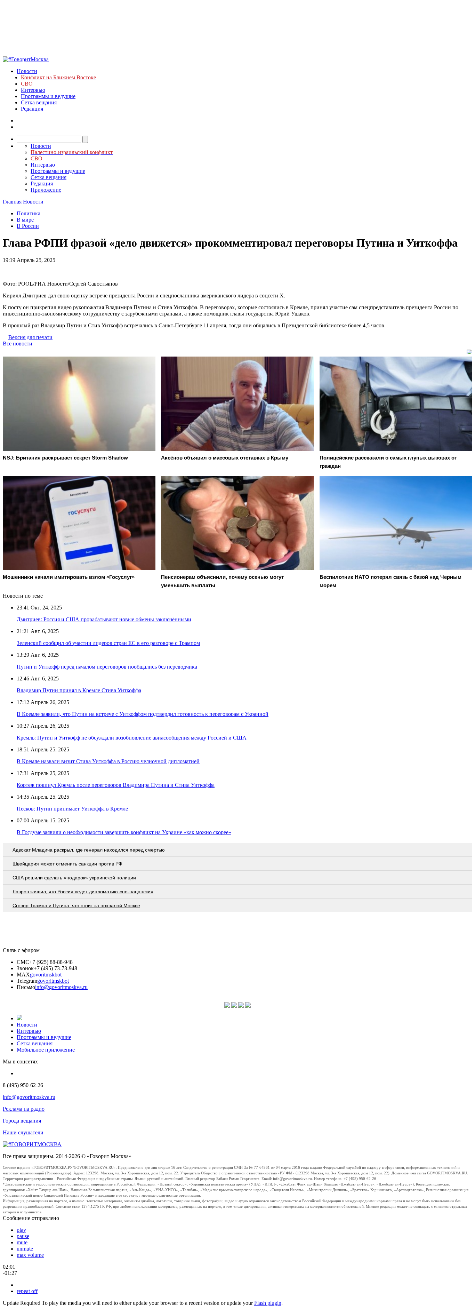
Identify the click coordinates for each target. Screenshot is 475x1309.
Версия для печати (30, 337)
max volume (30, 1255)
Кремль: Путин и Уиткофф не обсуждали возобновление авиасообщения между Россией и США (132, 738)
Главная (12, 202)
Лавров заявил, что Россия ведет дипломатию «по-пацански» (83, 891)
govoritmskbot (46, 974)
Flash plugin (267, 1303)
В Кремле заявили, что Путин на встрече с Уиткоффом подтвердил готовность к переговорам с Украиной (142, 714)
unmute (25, 1249)
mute (22, 1242)
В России (28, 226)
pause (23, 1236)
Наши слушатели (23, 1132)
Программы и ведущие (48, 96)
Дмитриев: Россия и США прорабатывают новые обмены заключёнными (104, 619)
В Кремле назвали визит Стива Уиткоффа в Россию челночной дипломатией (108, 761)
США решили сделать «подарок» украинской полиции (74, 877)
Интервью (33, 90)
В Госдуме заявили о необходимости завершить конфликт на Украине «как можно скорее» (124, 832)
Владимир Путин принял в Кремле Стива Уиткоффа (79, 690)
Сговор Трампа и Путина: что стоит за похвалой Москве (76, 905)
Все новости (17, 343)
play (21, 1230)
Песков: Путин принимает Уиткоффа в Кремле (72, 809)
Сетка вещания (39, 102)
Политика (28, 213)
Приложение (46, 190)
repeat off (27, 1291)
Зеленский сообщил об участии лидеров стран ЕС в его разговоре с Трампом (108, 643)
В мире (25, 220)
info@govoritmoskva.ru (61, 987)
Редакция (32, 109)
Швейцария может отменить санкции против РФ (67, 864)
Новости (27, 71)
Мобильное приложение (46, 1050)
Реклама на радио (24, 1109)
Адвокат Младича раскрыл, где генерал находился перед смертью (89, 850)
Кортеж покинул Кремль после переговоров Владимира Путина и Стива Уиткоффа (116, 785)
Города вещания (22, 1121)
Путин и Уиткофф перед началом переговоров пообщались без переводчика (107, 667)
